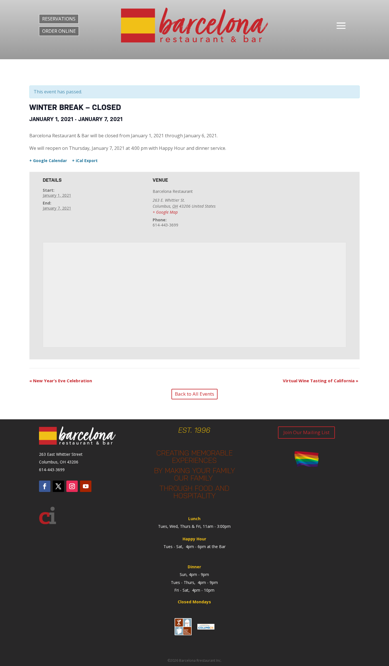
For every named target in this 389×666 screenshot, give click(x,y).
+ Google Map (165, 212)
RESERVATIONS (58, 19)
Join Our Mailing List (306, 432)
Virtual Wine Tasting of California (320, 380)
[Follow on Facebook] (44, 486)
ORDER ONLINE (59, 31)
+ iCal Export (85, 160)
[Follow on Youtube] (85, 486)
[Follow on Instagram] (72, 486)
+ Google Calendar (48, 160)
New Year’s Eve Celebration (60, 380)
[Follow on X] (58, 486)
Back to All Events (194, 394)
